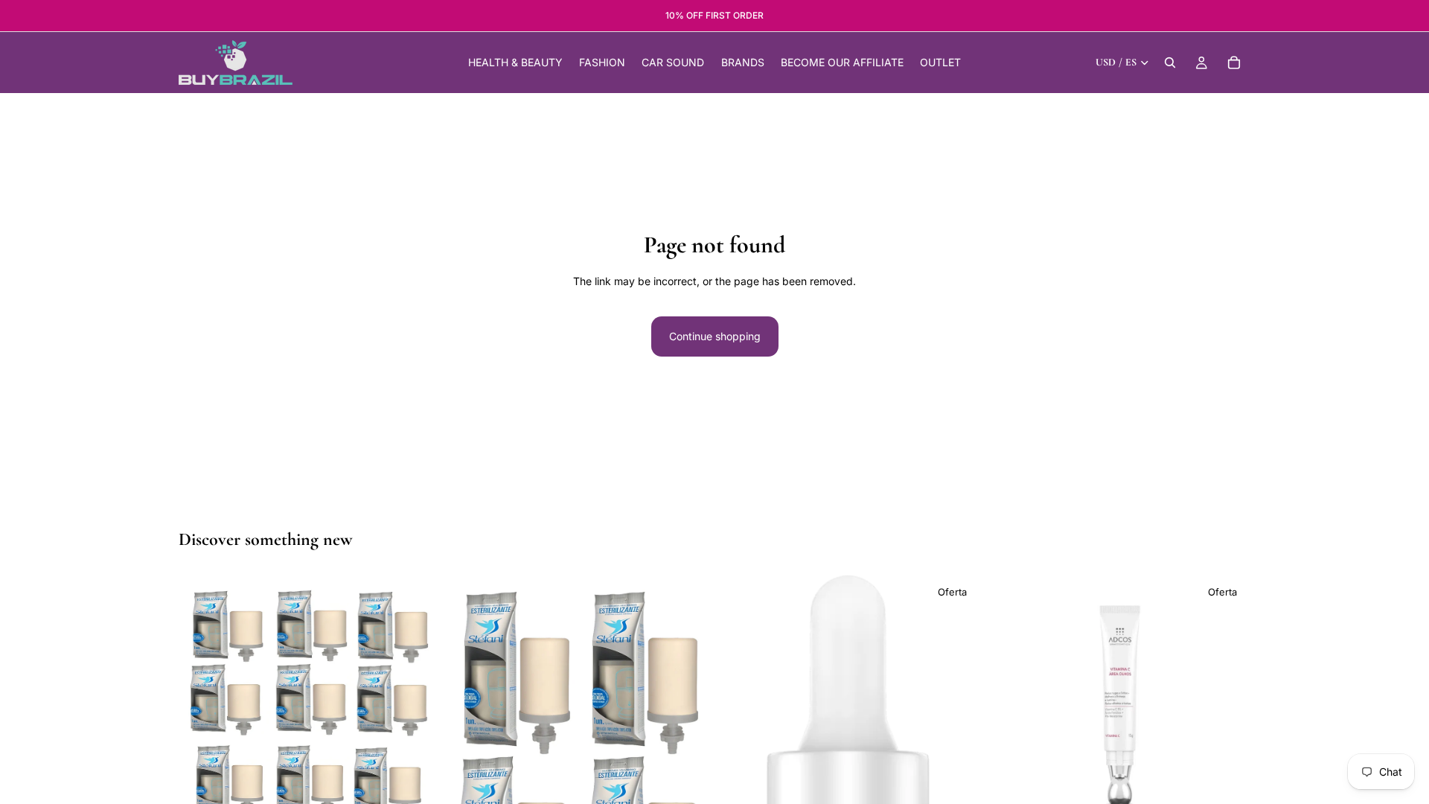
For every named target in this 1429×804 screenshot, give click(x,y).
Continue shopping (715, 336)
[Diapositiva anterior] (201, 739)
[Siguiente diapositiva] (417, 739)
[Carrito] (1234, 62)
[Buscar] (1170, 62)
